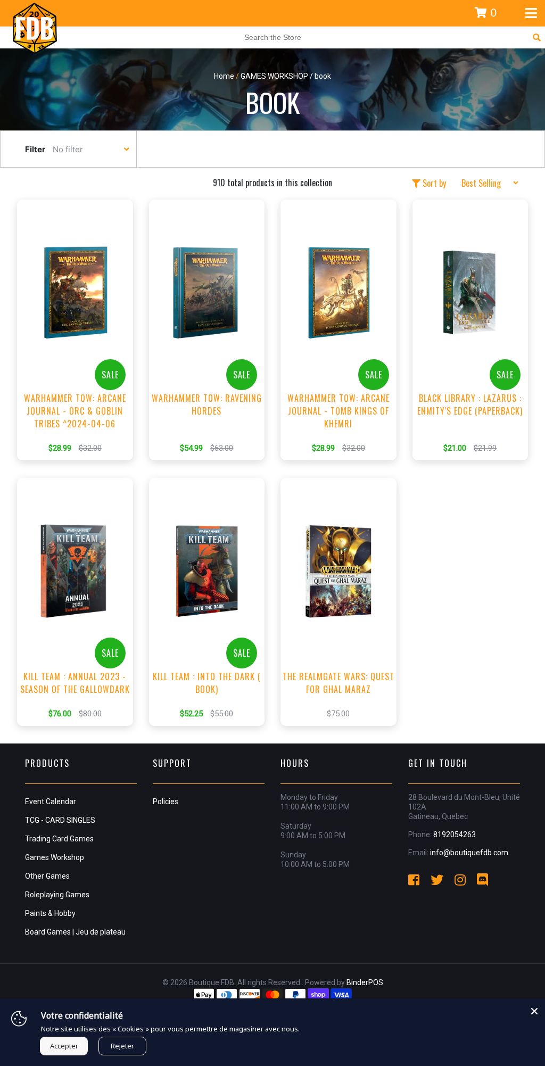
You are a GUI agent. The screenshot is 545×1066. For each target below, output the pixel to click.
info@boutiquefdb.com (469, 852)
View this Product (80, 346)
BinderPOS (364, 982)
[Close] (534, 1009)
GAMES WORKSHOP (274, 76)
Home (224, 76)
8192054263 (454, 834)
